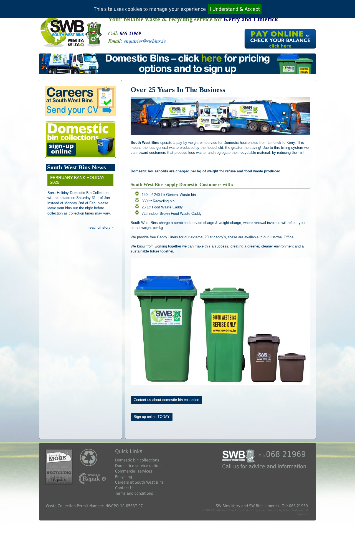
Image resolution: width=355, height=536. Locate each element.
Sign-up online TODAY (152, 417)
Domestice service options (139, 465)
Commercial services (133, 471)
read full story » (100, 227)
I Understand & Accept (235, 9)
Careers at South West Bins (139, 482)
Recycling (123, 476)
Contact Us (125, 488)
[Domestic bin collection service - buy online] (80, 139)
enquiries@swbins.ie (145, 41)
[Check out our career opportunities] (80, 101)
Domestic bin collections (137, 460)
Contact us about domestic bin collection (166, 400)
